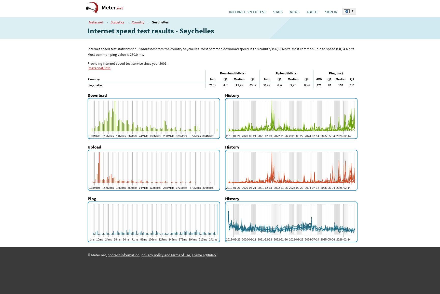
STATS (278, 12)
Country (138, 22)
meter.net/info (100, 68)
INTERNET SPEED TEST (247, 12)
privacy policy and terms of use (165, 255)
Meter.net (96, 22)
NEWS (294, 12)
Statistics (117, 22)
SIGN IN (331, 12)
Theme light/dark (204, 255)
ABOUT (312, 12)
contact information (124, 255)
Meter (112, 7)
